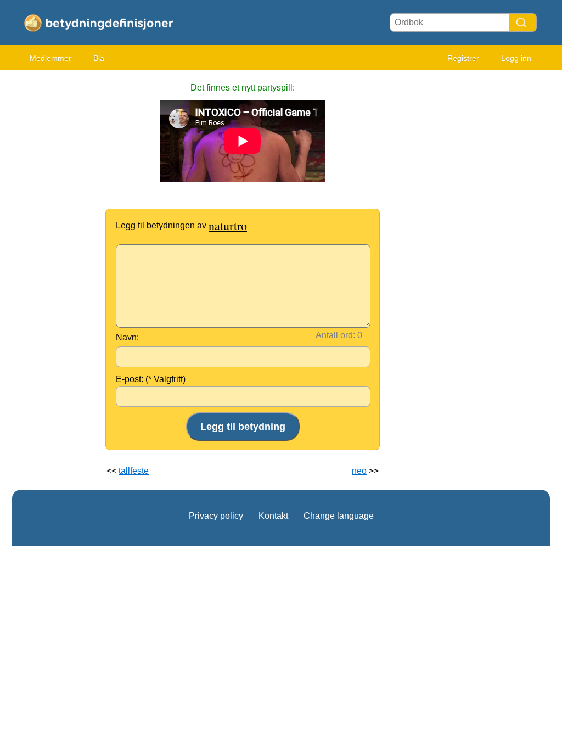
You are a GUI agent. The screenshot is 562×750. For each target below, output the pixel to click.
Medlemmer (50, 58)
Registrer (463, 58)
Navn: (127, 337)
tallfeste (134, 470)
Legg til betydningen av (181, 225)
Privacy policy (216, 515)
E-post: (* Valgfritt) (151, 379)
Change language (339, 515)
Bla (98, 58)
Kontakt (273, 515)
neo (359, 470)
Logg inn (516, 58)
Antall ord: (335, 335)
